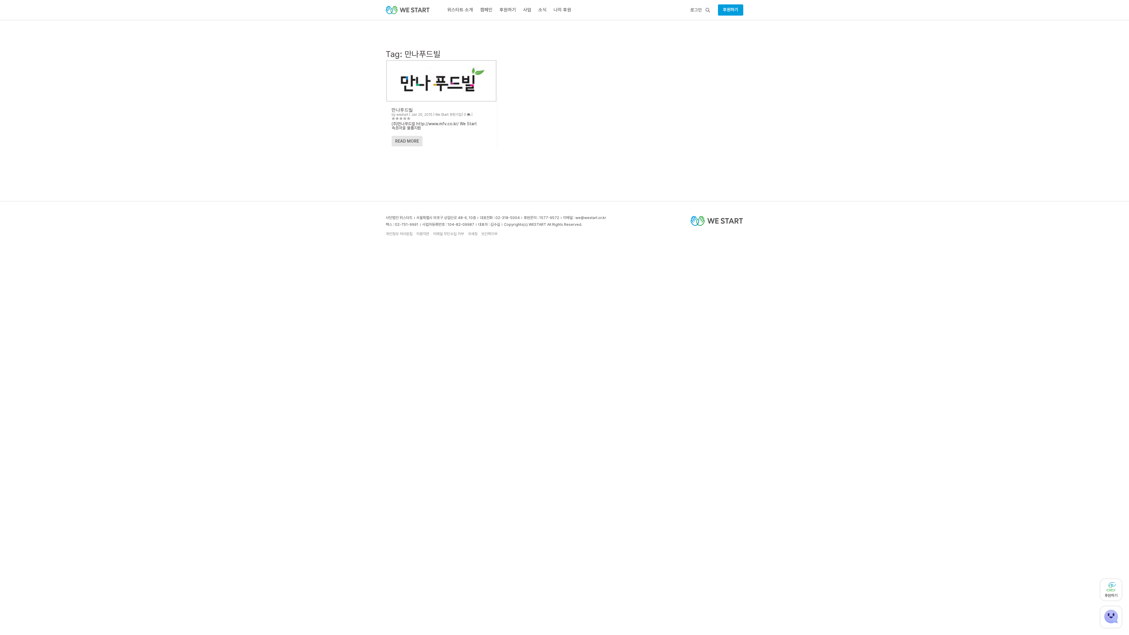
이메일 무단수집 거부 (448, 234)
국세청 (472, 234)
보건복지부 (489, 234)
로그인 (696, 10)
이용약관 (422, 234)
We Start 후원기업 (448, 115)
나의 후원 (562, 10)
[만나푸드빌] (441, 81)
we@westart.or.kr (590, 217)
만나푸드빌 (402, 110)
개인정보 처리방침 (399, 234)
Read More (407, 141)
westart (402, 115)
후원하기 (730, 9)
